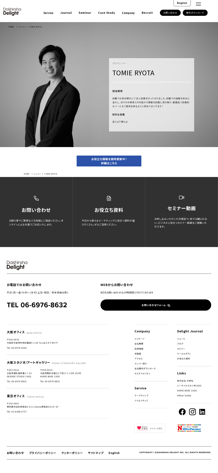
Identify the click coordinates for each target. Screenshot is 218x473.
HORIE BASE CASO (187, 390)
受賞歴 (138, 353)
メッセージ (140, 338)
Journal (66, 13)
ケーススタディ (184, 353)
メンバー (22, 27)
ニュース (181, 338)
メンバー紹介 (141, 363)
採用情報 (139, 348)
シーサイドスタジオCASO (189, 385)
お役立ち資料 (183, 358)
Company (128, 13)
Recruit (147, 13)
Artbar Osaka (184, 395)
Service (48, 13)
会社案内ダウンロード (145, 368)
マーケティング (142, 395)
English (182, 3)
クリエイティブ (141, 400)
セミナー (181, 348)
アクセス (139, 358)
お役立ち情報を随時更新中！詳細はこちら (109, 161)
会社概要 (139, 343)
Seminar (85, 13)
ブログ (180, 343)
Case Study (106, 13)
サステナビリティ (142, 373)
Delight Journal (190, 331)
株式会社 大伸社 (185, 380)
